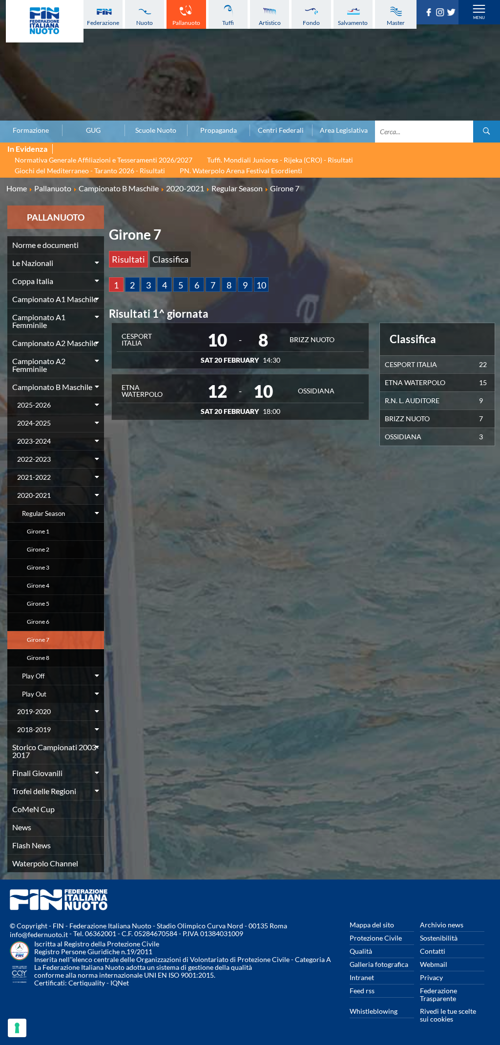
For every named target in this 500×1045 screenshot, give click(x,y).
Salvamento (353, 22)
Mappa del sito (372, 925)
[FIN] (44, 21)
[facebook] (430, 13)
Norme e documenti (45, 244)
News (21, 827)
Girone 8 (38, 657)
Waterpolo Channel (45, 863)
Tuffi (228, 22)
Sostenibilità (439, 938)
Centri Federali (281, 130)
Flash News (31, 845)
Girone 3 (38, 567)
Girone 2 (38, 549)
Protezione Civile (376, 938)
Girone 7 (38, 639)
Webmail (433, 964)
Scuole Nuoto (155, 130)
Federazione (103, 22)
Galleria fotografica (379, 964)
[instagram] (441, 13)
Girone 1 (38, 531)
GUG (93, 130)
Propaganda (218, 130)
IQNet (119, 983)
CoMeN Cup (33, 809)
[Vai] (486, 132)
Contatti (432, 951)
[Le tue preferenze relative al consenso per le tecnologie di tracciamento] (17, 1028)
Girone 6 (38, 621)
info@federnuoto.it (39, 934)
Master (396, 22)
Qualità (361, 951)
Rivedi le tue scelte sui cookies (448, 1015)
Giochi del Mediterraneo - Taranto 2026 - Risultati (90, 170)
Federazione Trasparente (438, 994)
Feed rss (362, 990)
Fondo (311, 22)
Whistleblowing (373, 1011)
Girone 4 (38, 585)
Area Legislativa (344, 130)
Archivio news (441, 925)
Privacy (431, 977)
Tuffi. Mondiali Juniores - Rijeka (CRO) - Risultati (280, 160)
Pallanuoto (186, 22)
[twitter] (452, 13)
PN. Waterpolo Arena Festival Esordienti (241, 170)
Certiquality (86, 983)
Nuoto (144, 22)
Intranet (362, 977)
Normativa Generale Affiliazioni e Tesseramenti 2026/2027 (103, 160)
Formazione (31, 130)
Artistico (270, 22)
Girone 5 (38, 603)
